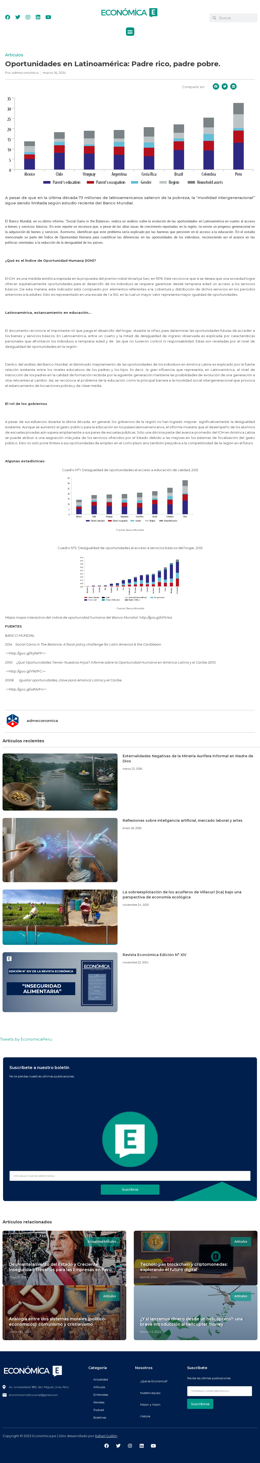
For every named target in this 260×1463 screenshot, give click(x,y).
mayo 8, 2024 (18, 1277)
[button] (130, 31)
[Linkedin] (38, 17)
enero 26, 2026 (132, 828)
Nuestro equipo (150, 1393)
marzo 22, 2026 (132, 768)
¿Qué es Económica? (154, 1381)
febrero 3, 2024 (150, 1332)
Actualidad (100, 1379)
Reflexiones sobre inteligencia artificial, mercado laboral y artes (182, 820)
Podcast (98, 1410)
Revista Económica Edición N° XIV (154, 954)
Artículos (14, 55)
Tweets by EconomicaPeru (26, 1039)
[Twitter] (18, 17)
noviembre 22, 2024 (136, 962)
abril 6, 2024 (149, 1277)
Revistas (98, 1402)
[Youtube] (48, 17)
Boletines (99, 1417)
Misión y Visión (150, 1404)
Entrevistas (100, 1394)
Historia (145, 1416)
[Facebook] (8, 17)
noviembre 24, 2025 (136, 905)
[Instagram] (28, 17)
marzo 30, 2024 (20, 1332)
